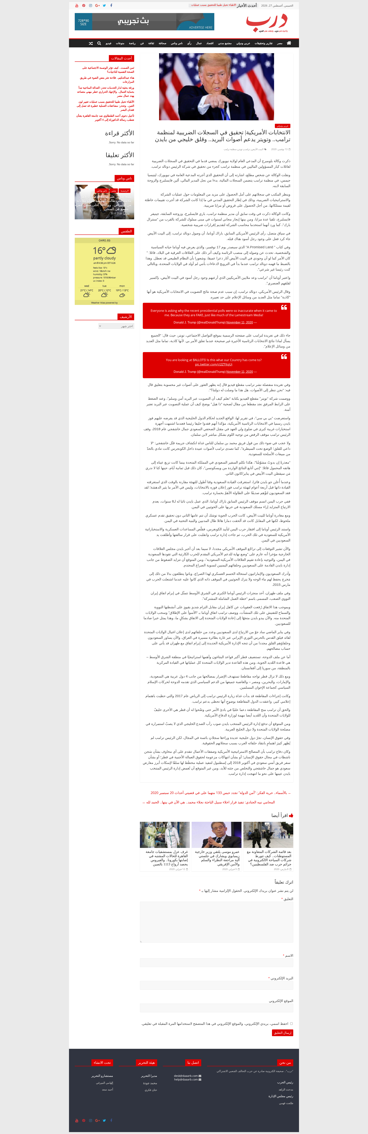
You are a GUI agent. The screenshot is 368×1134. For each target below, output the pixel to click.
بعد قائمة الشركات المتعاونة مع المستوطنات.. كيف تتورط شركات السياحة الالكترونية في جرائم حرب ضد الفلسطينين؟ (269, 858)
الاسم (288, 955)
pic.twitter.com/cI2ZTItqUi (213, 364)
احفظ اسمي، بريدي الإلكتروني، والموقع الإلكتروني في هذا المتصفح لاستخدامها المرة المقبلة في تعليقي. (214, 1024)
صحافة (162, 43)
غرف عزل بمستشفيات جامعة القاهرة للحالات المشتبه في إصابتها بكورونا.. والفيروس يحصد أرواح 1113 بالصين (167, 858)
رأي (189, 43)
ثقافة (151, 43)
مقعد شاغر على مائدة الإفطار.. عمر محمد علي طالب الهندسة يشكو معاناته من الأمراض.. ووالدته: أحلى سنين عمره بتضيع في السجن (88, 203)
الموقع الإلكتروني (281, 1001)
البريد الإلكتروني (280, 978)
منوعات (120, 43)
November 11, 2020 (239, 322)
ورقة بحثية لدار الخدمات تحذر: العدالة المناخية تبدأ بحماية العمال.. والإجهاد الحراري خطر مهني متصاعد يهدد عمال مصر (105, 91)
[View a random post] (91, 43)
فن (142, 43)
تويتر (240, 149)
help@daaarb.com (186, 1079)
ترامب (247, 149)
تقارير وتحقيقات (264, 43)
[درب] (289, 43)
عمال (199, 43)
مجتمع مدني (225, 43)
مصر (280, 43)
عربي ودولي (243, 43)
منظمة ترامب (230, 149)
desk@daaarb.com (186, 1076)
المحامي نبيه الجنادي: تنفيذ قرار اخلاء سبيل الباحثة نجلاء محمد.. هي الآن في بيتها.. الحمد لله (208, 802)
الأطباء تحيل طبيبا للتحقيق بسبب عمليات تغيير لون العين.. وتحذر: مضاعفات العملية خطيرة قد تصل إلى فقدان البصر (105, 105)
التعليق (287, 899)
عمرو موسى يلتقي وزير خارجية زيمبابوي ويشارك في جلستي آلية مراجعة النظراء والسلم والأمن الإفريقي (217, 858)
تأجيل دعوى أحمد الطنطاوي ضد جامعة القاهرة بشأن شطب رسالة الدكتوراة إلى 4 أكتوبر (105, 117)
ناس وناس (177, 43)
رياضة (132, 43)
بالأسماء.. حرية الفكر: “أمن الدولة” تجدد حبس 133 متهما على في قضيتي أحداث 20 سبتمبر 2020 (221, 792)
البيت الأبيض (257, 149)
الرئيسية (110, 190)
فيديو (108, 43)
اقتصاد (210, 43)
